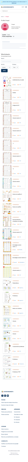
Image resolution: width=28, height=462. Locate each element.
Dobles (14, 92)
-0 (13, 168)
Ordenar (14, 64)
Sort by (2, 64)
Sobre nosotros (4, 429)
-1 (13, 143)
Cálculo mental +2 (17, 118)
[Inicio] (7, 7)
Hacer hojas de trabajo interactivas (9, 402)
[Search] (2, 10)
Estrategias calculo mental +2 (19, 257)
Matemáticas (16, 283)
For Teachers (17, 417)
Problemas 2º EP (16, 371)
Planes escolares (5, 414)
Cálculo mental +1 (17, 156)
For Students (17, 419)
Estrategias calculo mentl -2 (17, 245)
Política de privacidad (14, 454)
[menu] (26, 7)
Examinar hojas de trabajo (7, 405)
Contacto (3, 446)
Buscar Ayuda (4, 434)
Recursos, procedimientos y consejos (9, 436)
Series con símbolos (17, 308)
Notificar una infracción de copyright (9, 443)
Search (2, 58)
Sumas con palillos (17, 206)
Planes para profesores (6, 411)
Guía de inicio (17, 411)
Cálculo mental (16, 181)
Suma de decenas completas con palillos (18, 220)
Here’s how (14, 3)
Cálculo (14, 321)
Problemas (15, 295)
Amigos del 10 (16, 105)
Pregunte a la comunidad (7, 431)
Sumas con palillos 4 (17, 194)
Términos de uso (14, 453)
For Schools (16, 422)
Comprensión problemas (18, 346)
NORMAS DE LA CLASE (18, 80)
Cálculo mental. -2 (17, 270)
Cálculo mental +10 (17, 232)
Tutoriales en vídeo (18, 414)
